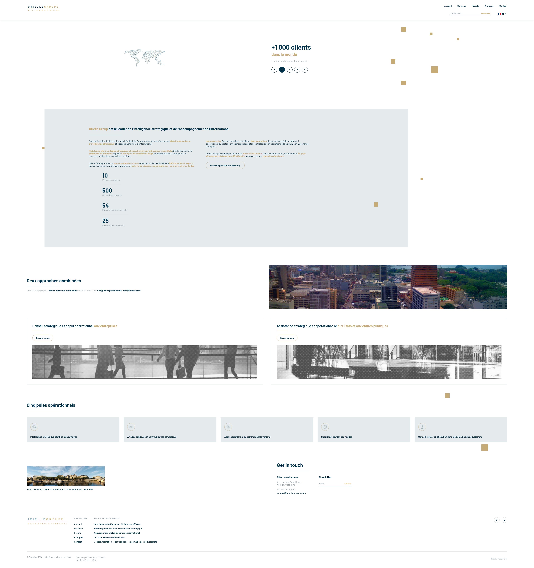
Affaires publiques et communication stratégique (118, 528)
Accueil (448, 5)
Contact (503, 5)
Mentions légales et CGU (86, 560)
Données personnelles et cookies (90, 557)
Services (461, 5)
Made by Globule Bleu (498, 559)
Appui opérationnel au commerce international (117, 532)
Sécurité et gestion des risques (109, 537)
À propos (489, 5)
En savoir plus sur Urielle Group (225, 165)
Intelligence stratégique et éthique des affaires (117, 524)
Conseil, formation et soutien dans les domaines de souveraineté (125, 541)
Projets (475, 5)
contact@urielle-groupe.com (291, 493)
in (504, 520)
